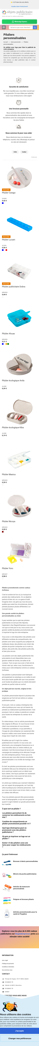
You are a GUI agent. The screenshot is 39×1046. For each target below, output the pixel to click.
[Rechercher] (35, 27)
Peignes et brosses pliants (23, 899)
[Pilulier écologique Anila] (19, 365)
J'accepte (19, 1031)
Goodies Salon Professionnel (19, 6)
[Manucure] (7, 888)
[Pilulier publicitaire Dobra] (19, 271)
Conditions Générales (8, 967)
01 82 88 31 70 (9, 982)
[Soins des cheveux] (7, 900)
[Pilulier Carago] (19, 177)
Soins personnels (16, 42)
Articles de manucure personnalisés (21, 888)
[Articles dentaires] (7, 862)
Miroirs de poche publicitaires (24, 874)
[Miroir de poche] (7, 875)
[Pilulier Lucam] (19, 224)
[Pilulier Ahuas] (19, 318)
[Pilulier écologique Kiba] (19, 412)
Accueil (6, 42)
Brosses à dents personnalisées (25, 861)
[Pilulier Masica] (19, 459)
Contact (7, 991)
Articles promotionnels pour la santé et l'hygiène (25, 913)
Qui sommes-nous (7, 970)
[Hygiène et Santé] (7, 913)
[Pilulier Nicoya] (19, 506)
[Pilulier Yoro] (19, 553)
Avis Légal (5, 960)
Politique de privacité (8, 963)
